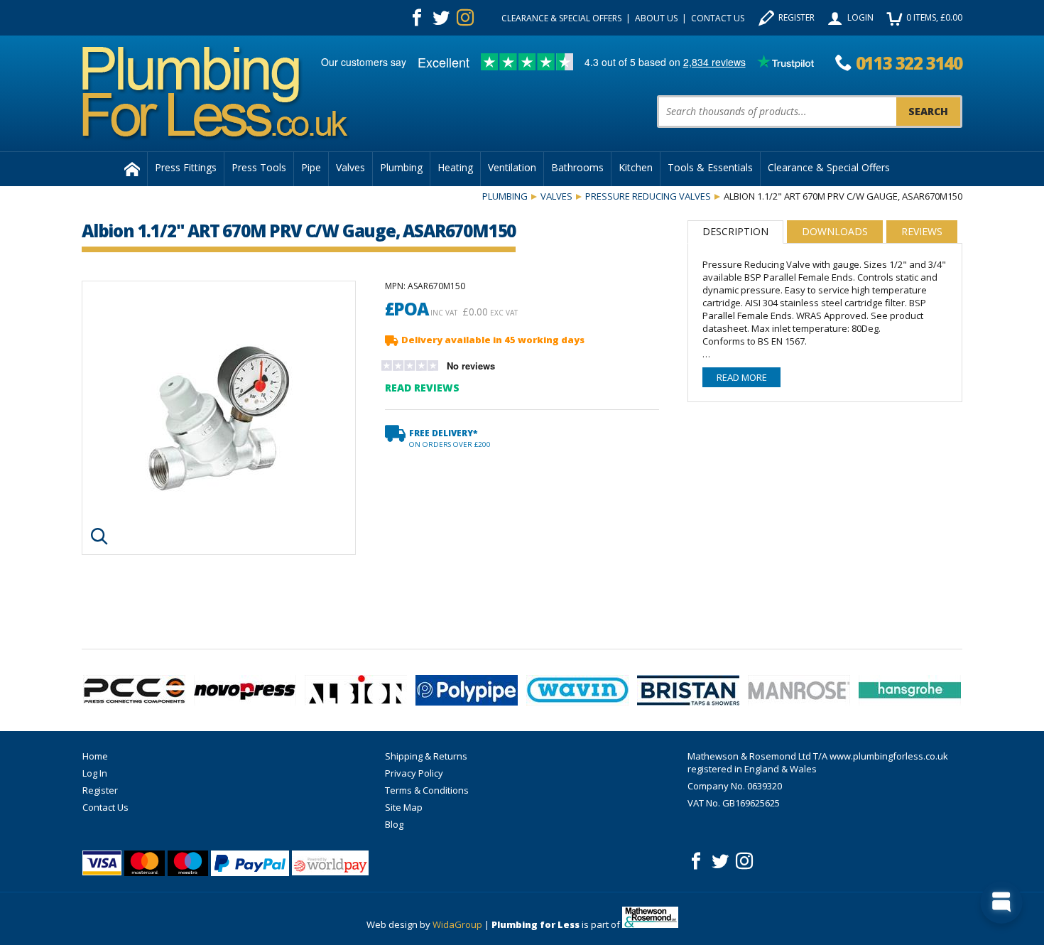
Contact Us (717, 18)
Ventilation (512, 167)
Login (860, 17)
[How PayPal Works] (250, 863)
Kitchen (636, 167)
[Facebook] (416, 17)
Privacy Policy (414, 773)
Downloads (835, 231)
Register (796, 17)
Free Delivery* (450, 438)
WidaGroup (457, 924)
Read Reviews (422, 387)
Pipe (311, 167)
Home (95, 756)
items (934, 17)
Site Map (404, 807)
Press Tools (259, 167)
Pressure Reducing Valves (648, 196)
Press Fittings (186, 167)
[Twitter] (441, 17)
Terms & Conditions (427, 790)
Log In (94, 773)
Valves (350, 167)
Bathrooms (577, 167)
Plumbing (401, 167)
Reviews (921, 231)
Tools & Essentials (710, 167)
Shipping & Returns (426, 756)
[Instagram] (465, 17)
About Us (656, 18)
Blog (394, 824)
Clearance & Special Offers (561, 18)
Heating (455, 167)
